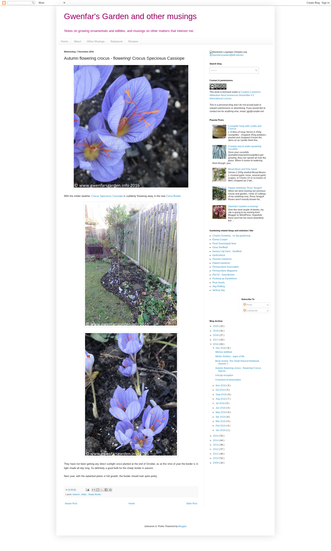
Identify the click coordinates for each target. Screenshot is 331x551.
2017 (216, 339)
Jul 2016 (220, 403)
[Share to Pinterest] (110, 490)
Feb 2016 (221, 425)
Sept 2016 (221, 394)
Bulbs (84, 494)
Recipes (133, 41)
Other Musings (96, 41)
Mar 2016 (221, 421)
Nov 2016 (221, 385)
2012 (216, 449)
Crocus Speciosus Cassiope (107, 196)
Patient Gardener (221, 263)
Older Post (191, 503)
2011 (216, 453)
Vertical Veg (218, 290)
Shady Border (94, 494)
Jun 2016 (221, 408)
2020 (216, 326)
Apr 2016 (221, 417)
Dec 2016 (221, 348)
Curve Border (173, 196)
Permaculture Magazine (224, 270)
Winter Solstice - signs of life (229, 356)
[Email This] (93, 490)
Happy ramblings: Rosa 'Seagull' (245, 188)
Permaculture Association (225, 267)
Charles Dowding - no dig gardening (231, 235)
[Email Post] (87, 489)
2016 (216, 344)
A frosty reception (224, 375)
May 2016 (221, 412)
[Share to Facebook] (106, 490)
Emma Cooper (220, 239)
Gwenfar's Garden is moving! (243, 206)
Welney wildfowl (223, 352)
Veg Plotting (218, 286)
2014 (216, 440)
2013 (216, 444)
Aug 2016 (221, 399)
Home (64, 41)
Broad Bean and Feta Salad (242, 169)
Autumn (76, 494)
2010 (216, 458)
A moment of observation (228, 379)
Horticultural (218, 255)
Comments (252, 310)
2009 (216, 462)
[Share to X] (102, 490)
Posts (249, 304)
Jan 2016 (221, 430)
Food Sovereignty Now (224, 243)
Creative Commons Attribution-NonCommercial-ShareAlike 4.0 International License (235, 95)
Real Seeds (218, 282)
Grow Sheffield (220, 247)
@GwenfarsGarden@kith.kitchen (227, 55)
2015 (216, 435)
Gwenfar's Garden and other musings (130, 16)
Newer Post (71, 503)
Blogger (182, 526)
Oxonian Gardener (222, 259)
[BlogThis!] (98, 490)
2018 (216, 335)
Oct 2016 (221, 390)
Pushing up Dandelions (224, 278)
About (77, 41)
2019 (216, 330)
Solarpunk (116, 41)
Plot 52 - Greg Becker (223, 274)
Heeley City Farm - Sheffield (227, 251)
